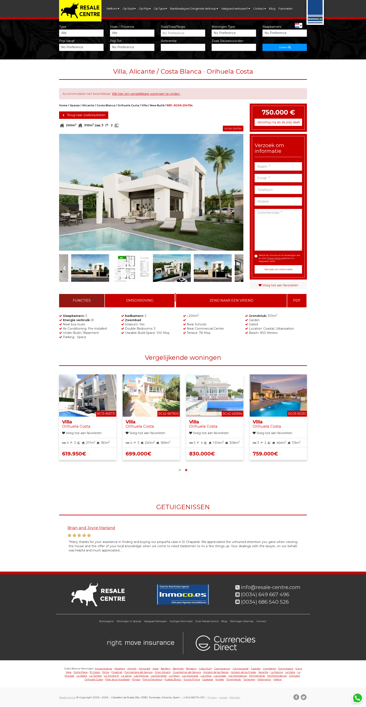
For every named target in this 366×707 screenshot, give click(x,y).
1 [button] (180, 469)
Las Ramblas (158, 675)
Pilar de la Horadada (117, 679)
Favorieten (286, 8)
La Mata (290, 672)
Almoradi (144, 668)
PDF (297, 300)
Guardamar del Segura (187, 672)
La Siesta (81, 675)
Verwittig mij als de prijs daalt (278, 122)
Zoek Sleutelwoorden (227, 41)
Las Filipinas (141, 675)
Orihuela (294, 675)
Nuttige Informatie (181, 621)
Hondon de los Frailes (243, 672)
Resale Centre (67, 697)
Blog (272, 8)
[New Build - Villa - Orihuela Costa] (151, 192)
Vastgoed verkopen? (234, 8)
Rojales (219, 679)
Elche (106, 672)
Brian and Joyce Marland (91, 528)
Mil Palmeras (257, 675)
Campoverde (240, 668)
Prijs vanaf (66, 41)
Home (63, 105)
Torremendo (233, 679)
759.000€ (265, 454)
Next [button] (234, 192)
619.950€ (74, 454)
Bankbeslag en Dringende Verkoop (193, 8)
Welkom (112, 8)
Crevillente (269, 668)
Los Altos (206, 675)
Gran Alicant (163, 672)
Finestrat (116, 672)
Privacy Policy (274, 258)
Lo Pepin (174, 675)
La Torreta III (111, 675)
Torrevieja (249, 679)
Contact (258, 8)
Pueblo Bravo (173, 679)
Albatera (119, 668)
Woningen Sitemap (242, 621)
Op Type (159, 8)
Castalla (256, 668)
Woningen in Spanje (128, 621)
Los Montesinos (237, 675)
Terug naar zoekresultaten (85, 115)
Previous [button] (68, 192)
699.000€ (138, 454)
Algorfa (131, 668)
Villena (277, 679)
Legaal (223, 697)
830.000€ (202, 454)
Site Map (235, 697)
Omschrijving (140, 300)
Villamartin (264, 679)
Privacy (212, 697)
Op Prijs (144, 8)
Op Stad (128, 8)
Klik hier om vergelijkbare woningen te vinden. (146, 94)
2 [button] (186, 469)
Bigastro (191, 668)
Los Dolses (220, 675)
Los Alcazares (190, 675)
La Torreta (95, 675)
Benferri (166, 668)
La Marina (276, 672)
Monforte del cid (277, 675)
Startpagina (106, 621)
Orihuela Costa (128, 105)
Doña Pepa (80, 672)
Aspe (155, 668)
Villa (144, 105)
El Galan (95, 672)
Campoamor (222, 668)
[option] (151, 192)
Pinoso (136, 679)
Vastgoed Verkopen (155, 621)
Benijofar (178, 668)
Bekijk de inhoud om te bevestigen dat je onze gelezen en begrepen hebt (279, 258)
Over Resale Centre (207, 621)
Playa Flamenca (152, 679)
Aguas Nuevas (103, 668)
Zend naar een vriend (231, 300)
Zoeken (283, 47)
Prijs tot (116, 41)
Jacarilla (263, 672)
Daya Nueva (285, 668)
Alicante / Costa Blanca (98, 105)
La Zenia (126, 675)
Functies (82, 300)
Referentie (169, 41)
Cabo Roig (205, 668)
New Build (157, 105)
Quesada (207, 679)
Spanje (75, 105)
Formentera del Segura (138, 672)
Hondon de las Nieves (215, 672)
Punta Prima (192, 679)
